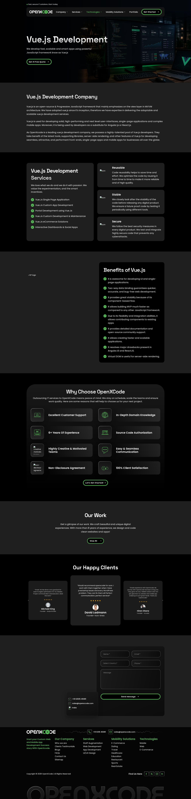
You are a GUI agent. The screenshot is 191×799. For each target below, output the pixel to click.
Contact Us (60, 756)
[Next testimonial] (161, 600)
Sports (114, 763)
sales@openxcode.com (82, 703)
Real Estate (116, 766)
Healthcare (116, 753)
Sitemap (59, 759)
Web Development (92, 746)
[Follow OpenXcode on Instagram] (157, 774)
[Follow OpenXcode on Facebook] (146, 774)
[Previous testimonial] (29, 600)
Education (116, 756)
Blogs (57, 749)
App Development (92, 749)
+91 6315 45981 (99, 732)
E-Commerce (118, 743)
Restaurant (116, 759)
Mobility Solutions (114, 12)
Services (76, 12)
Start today (53, 4)
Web (142, 746)
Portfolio (133, 12)
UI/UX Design (89, 753)
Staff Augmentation (93, 743)
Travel (114, 749)
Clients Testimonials (65, 746)
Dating (114, 746)
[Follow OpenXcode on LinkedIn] (162, 774)
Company (61, 12)
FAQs (57, 753)
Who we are (61, 743)
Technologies (93, 12)
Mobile (143, 743)
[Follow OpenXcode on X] (151, 774)
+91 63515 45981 (79, 699)
